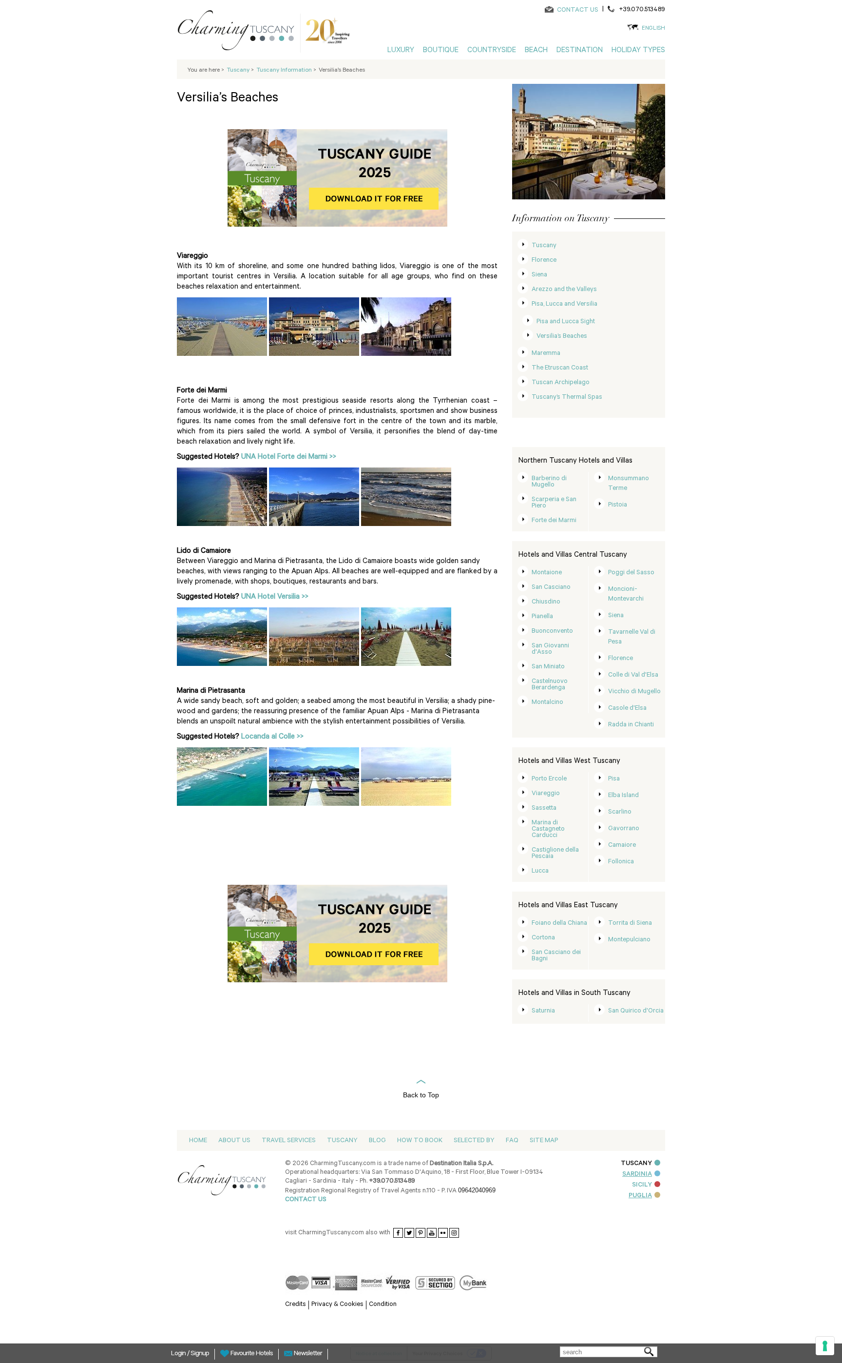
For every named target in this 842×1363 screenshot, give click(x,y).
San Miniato (548, 667)
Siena (539, 275)
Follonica (621, 862)
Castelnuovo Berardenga (550, 685)
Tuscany (544, 246)
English (653, 29)
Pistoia (617, 505)
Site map (544, 1141)
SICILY (642, 1185)
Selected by (474, 1141)
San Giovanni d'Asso (550, 649)
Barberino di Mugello (549, 482)
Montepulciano (629, 940)
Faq (512, 1141)
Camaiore (622, 845)
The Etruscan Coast (560, 368)
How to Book (419, 1141)
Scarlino (620, 812)
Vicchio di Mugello (634, 692)
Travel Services (289, 1141)
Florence (544, 260)
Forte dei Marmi (554, 521)
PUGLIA (640, 1196)
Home (198, 1141)
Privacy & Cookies (337, 1304)
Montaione (547, 573)
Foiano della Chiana (559, 923)
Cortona (543, 938)
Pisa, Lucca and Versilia (564, 304)
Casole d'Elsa (627, 708)
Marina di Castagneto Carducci (548, 829)
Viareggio (546, 794)
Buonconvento (552, 631)
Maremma (546, 353)
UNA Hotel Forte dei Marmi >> (288, 457)
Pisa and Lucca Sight (565, 322)
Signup (200, 1354)
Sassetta (544, 808)
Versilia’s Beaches (561, 336)
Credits (295, 1304)
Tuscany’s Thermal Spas (567, 397)
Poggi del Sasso (631, 573)
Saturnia (543, 1011)
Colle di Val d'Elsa (633, 675)
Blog (377, 1141)
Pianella (542, 617)
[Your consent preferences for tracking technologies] (825, 1346)
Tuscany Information (284, 70)
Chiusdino (546, 602)
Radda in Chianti (631, 725)
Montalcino (547, 702)
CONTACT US (577, 10)
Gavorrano (623, 829)
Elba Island (623, 795)
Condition (383, 1304)
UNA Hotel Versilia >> (274, 597)
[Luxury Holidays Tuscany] (240, 32)
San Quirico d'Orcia (636, 1011)
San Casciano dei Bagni (556, 956)
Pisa (614, 779)
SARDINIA (637, 1174)
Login (179, 1354)
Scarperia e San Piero (554, 503)
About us (234, 1141)
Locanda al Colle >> (272, 737)
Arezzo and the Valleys (564, 289)
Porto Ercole (549, 779)
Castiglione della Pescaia (555, 853)
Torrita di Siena (630, 923)
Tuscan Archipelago (561, 383)
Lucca (540, 871)
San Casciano (551, 587)
